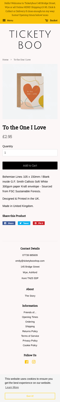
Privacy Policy (30, 340)
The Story (30, 295)
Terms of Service (30, 336)
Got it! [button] (30, 396)
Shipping (30, 326)
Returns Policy (30, 331)
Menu (9, 20)
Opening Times (30, 317)
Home (5, 59)
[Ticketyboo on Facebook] (26, 362)
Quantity (7, 146)
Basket (54, 20)
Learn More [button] (12, 387)
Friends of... (30, 312)
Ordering (30, 321)
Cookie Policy (30, 345)
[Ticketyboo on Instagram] (34, 362)
